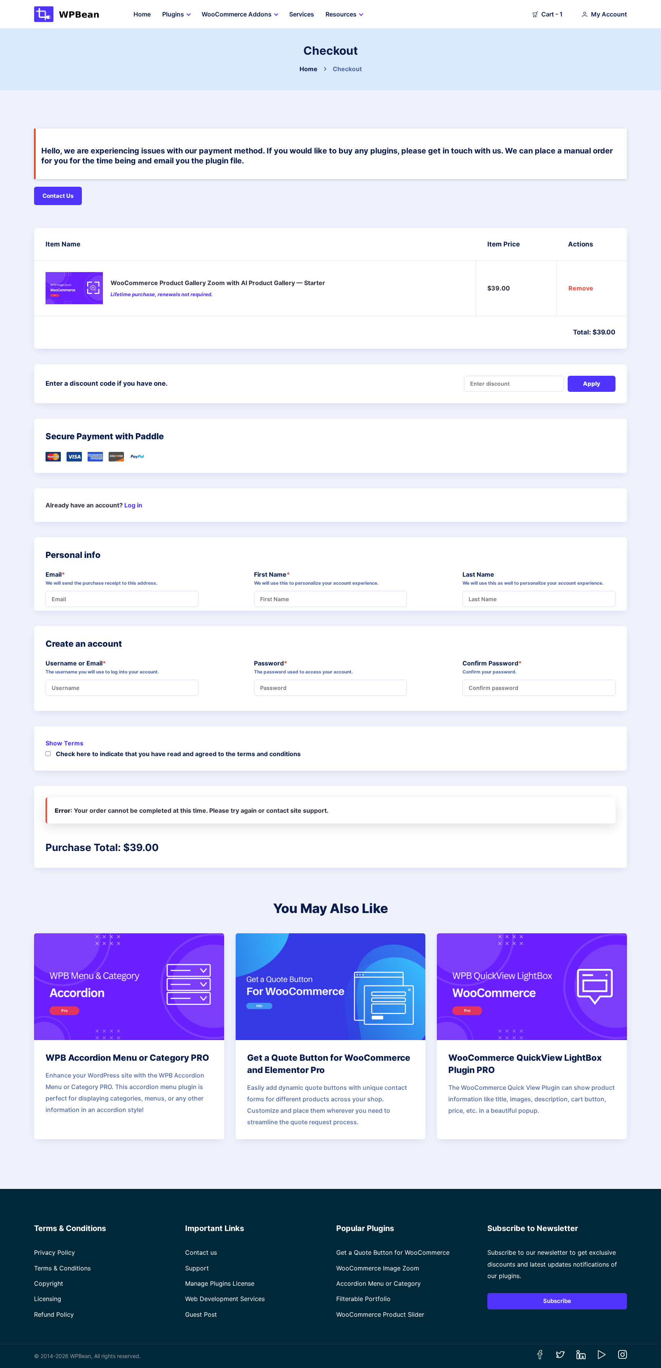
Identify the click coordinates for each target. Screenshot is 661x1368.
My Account (609, 14)
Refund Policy (54, 1314)
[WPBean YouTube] (601, 1357)
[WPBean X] (560, 1357)
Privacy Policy (54, 1252)
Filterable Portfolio (363, 1299)
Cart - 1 (552, 14)
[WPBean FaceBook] (539, 1357)
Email (69, 574)
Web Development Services (225, 1299)
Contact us (201, 1252)
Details (124, 986)
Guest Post (201, 1314)
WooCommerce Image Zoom (377, 1268)
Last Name (478, 574)
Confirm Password (505, 663)
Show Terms (64, 743)
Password (284, 663)
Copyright (48, 1283)
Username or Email (89, 663)
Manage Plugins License (219, 1283)
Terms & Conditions (62, 1268)
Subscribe (557, 1300)
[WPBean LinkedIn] (581, 1357)
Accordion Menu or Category (378, 1283)
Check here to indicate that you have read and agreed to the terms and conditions (178, 754)
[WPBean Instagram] (622, 1357)
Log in (133, 505)
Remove (580, 288)
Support (197, 1268)
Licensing (47, 1299)
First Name (285, 574)
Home (308, 69)
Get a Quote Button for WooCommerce (392, 1252)
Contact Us (57, 195)
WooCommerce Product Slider (380, 1314)
